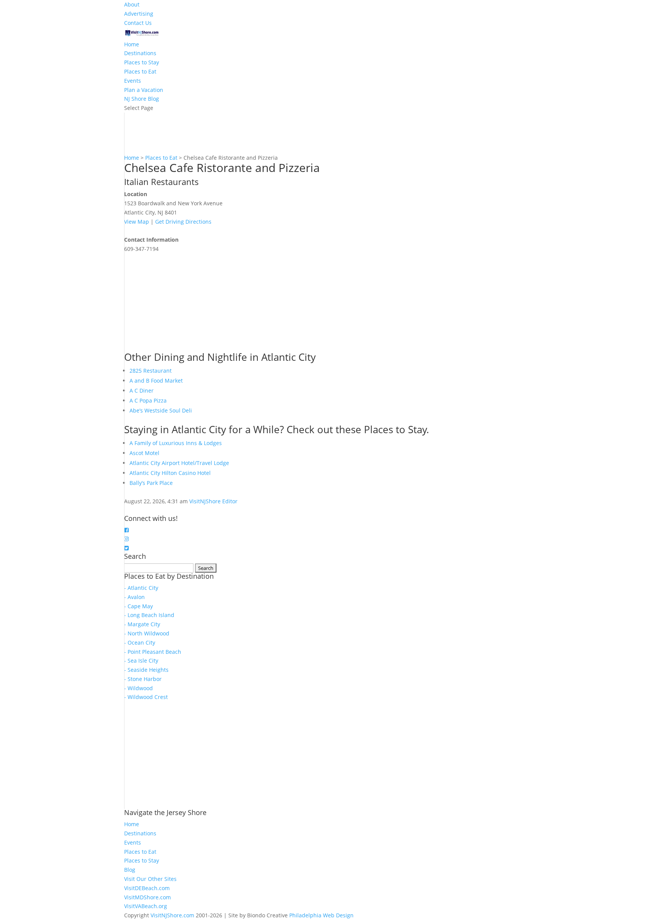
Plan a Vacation (143, 89)
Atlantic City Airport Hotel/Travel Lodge (179, 463)
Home (131, 44)
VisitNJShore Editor (213, 501)
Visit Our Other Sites (150, 878)
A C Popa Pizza (148, 400)
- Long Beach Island (149, 615)
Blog (129, 869)
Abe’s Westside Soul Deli (160, 410)
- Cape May (138, 606)
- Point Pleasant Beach (152, 651)
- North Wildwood (146, 633)
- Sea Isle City (141, 660)
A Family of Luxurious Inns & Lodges (175, 443)
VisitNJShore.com (172, 915)
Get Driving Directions (183, 221)
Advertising (138, 13)
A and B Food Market (156, 380)
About (131, 4)
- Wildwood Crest (146, 697)
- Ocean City (139, 642)
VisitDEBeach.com (147, 888)
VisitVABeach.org (145, 906)
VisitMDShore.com (147, 897)
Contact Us (138, 22)
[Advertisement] (181, 301)
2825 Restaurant (150, 370)
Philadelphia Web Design (321, 915)
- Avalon (134, 597)
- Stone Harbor (143, 679)
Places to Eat (140, 71)
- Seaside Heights (146, 669)
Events (132, 80)
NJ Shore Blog (141, 98)
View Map (136, 221)
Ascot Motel (144, 453)
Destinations (140, 53)
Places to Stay (141, 62)
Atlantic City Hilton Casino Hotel (170, 472)
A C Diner (141, 390)
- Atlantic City (141, 587)
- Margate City (142, 624)
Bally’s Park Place (151, 482)
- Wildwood (138, 688)
